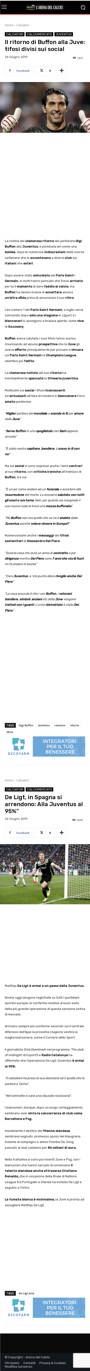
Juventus (64, 34)
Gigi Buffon (26, 725)
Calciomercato (39, 34)
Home (9, 25)
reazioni (59, 725)
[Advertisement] (45, 186)
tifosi (10, 732)
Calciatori (22, 25)
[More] (62, 71)
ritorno (74, 725)
